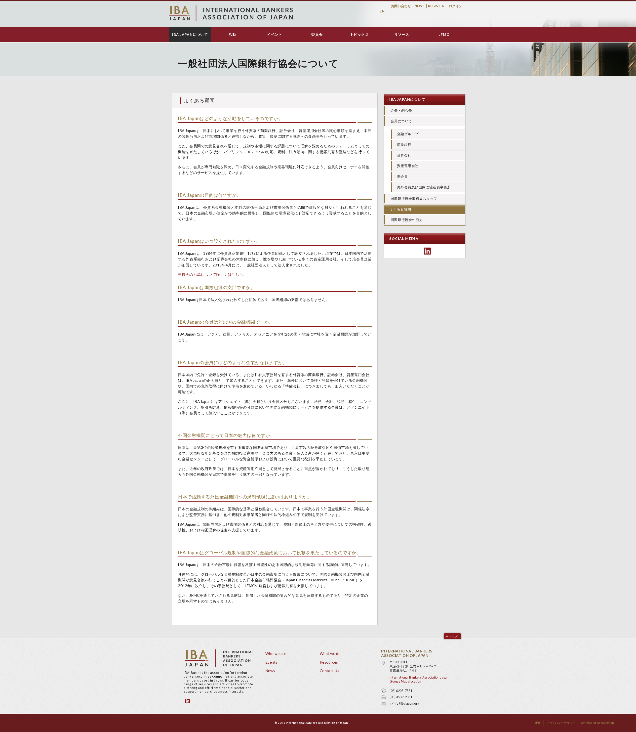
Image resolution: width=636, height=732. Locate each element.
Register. (436, 6)
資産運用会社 (408, 166)
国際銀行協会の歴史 (407, 219)
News (419, 6)
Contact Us (329, 670)
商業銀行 (404, 144)
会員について (401, 121)
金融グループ (408, 134)
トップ (453, 636)
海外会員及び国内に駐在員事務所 (424, 187)
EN (382, 11)
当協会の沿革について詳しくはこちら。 (212, 274)
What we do (330, 653)
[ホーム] (231, 13)
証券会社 (404, 155)
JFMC (444, 35)
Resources (329, 662)
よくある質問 (400, 209)
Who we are (275, 653)
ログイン (455, 6)
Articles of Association (597, 722)
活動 (232, 35)
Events (271, 662)
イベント (274, 35)
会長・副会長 (401, 110)
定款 (538, 722)
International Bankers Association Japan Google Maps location (419, 679)
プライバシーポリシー (561, 722)
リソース (401, 35)
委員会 (317, 35)
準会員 (402, 176)
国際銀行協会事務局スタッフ (414, 198)
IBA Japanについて (190, 35)
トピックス (359, 35)
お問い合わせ (401, 6)
